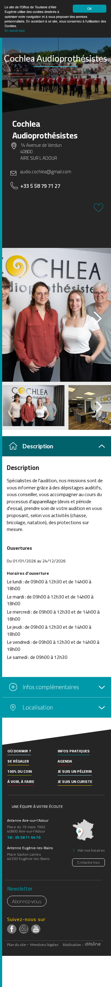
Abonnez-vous (27, 901)
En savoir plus (15, 30)
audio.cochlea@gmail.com (45, 171)
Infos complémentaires (51, 686)
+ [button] (8, 738)
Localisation (38, 707)
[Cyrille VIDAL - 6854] (55, 315)
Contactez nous (88, 862)
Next (92, 316)
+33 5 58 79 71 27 (40, 186)
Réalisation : (73, 944)
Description (38, 446)
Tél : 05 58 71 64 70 (23, 836)
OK (89, 8)
